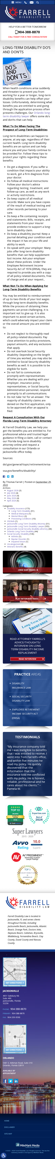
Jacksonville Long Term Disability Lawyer (25, 526)
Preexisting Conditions (21, 518)
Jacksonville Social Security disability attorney (27, 529)
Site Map (8, 1134)
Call (25, 2)
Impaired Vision (18, 541)
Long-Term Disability (20, 511)
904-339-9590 (13, 1017)
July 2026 (11, 493)
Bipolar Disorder (18, 539)
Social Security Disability (18, 534)
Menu (18, 2)
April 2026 (11, 500)
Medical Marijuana (19, 513)
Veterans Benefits (15, 546)
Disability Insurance (16, 508)
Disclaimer (9, 1127)
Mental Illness (17, 516)
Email (31, 2)
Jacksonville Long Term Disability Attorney (26, 523)
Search (37, 2)
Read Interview (27, 658)
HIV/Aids (11, 521)
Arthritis (14, 536)
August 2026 (12, 490)
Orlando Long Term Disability (20, 531)
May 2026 (11, 498)
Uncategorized (13, 544)
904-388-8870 (29, 32)
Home (6, 1121)
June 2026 (11, 495)
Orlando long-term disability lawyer (27, 114)
